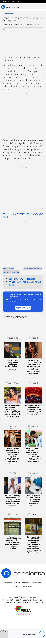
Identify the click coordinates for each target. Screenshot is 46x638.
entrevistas (9, 269)
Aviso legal (13, 597)
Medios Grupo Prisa (23, 614)
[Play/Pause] (42, 634)
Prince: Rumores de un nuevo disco (24, 283)
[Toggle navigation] (42, 6)
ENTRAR (6, 2)
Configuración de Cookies (31, 600)
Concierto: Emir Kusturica (21, 278)
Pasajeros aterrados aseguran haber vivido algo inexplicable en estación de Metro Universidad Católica (13, 542)
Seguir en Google (23, 308)
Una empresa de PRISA (23, 609)
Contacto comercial (23, 587)
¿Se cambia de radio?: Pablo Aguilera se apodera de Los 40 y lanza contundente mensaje (13, 365)
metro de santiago (11, 272)
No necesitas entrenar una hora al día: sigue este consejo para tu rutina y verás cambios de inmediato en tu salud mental (33, 367)
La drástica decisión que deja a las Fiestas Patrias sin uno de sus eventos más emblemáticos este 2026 (33, 410)
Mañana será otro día (33, 269)
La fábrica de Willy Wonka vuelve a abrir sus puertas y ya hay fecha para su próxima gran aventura (12, 500)
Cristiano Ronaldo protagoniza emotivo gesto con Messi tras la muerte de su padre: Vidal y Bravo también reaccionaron (33, 455)
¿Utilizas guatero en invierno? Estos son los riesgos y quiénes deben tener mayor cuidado (33, 500)
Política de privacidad (27, 597)
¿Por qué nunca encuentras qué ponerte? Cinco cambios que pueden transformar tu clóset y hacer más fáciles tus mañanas (12, 456)
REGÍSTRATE (16, 2)
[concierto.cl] (10, 6)
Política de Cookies (11, 600)
